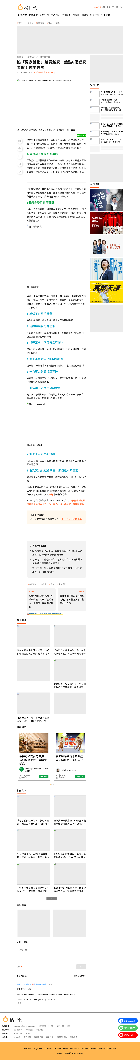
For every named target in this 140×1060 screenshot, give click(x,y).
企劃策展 (105, 14)
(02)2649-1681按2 (46, 1026)
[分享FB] (19, 141)
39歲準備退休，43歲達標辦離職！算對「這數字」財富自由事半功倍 (33, 856)
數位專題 (94, 14)
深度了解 (43, 776)
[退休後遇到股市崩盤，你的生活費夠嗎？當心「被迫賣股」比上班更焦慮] (70, 840)
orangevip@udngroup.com (24, 1026)
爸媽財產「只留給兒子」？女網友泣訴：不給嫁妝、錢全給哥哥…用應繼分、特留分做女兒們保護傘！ (70, 685)
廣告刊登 (29, 1029)
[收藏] (19, 164)
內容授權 (39, 1029)
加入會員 (17, 1037)
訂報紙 (93, 1048)
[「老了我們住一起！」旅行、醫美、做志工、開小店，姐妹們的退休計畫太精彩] (33, 806)
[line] (108, 7)
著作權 (65, 1048)
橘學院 (84, 14)
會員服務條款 (61, 1037)
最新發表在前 (79, 976)
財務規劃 (62, 584)
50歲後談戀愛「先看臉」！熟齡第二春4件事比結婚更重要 (111, 101)
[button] (121, 7)
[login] (117, 7)
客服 (40, 1048)
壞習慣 (43, 584)
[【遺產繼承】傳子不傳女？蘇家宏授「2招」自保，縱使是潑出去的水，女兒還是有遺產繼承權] (33, 703)
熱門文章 (94, 85)
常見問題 (49, 1037)
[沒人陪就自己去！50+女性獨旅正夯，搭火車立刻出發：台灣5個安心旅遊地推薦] (95, 94)
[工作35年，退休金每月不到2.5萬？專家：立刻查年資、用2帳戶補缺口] (95, 141)
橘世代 (20, 56)
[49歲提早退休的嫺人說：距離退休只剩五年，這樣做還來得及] (70, 874)
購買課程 (96, 7)
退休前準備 (45, 56)
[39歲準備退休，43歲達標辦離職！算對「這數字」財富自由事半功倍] (33, 840)
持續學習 (33, 14)
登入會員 (27, 1037)
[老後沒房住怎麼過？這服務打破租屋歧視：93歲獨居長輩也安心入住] (95, 133)
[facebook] (104, 7)
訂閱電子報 (38, 1037)
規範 (18, 966)
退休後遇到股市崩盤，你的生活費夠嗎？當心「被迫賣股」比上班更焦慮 (70, 856)
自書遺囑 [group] (40, 23)
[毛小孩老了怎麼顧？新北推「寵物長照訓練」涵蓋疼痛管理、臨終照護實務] (95, 125)
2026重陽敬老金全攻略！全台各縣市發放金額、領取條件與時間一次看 (112, 108)
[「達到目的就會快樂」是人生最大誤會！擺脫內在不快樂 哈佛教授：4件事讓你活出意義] (70, 636)
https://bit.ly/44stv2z (71, 519)
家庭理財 (32, 584)
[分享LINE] (19, 148)
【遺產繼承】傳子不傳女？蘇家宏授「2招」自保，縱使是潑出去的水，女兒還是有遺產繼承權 (33, 719)
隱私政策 (73, 1037)
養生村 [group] (21, 23)
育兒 (52, 584)
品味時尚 (66, 14)
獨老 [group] (58, 23)
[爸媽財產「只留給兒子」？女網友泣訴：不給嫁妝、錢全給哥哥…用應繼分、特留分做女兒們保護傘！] (70, 670)
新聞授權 (48, 1048)
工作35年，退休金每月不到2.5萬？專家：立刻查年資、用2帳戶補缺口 (111, 140)
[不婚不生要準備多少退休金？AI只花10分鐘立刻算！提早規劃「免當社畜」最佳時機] (33, 874)
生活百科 (55, 14)
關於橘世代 (18, 1029)
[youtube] (113, 7)
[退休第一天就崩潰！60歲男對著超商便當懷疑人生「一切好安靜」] (70, 806)
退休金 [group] (30, 23)
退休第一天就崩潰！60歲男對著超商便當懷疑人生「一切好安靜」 (70, 822)
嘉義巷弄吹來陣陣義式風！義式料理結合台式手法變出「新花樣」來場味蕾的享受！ (33, 652)
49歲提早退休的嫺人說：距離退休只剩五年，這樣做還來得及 (70, 889)
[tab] (50, 784)
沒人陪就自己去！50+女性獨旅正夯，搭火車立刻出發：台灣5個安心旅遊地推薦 (112, 93)
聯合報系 (84, 1048)
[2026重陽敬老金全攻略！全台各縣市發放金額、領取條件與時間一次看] (95, 109)
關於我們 (102, 1048)
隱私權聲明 (74, 1048)
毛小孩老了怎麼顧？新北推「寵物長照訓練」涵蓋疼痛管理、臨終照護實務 (112, 124)
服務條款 (57, 1048)
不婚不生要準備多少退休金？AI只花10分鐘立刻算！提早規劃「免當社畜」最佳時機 (33, 889)
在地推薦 (44, 14)
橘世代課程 (18, 1033)
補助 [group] (50, 23)
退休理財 (22, 14)
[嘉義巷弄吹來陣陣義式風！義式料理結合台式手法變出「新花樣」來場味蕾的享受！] (33, 636)
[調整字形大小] (19, 171)
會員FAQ (29, 1033)
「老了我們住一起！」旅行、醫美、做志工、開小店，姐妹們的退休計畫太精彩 (33, 822)
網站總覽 (112, 1048)
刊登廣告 (27, 1048)
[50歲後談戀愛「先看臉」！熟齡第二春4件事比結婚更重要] (95, 102)
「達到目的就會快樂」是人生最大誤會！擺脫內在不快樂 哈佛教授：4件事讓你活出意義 (70, 652)
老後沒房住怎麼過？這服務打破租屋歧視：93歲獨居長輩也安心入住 (112, 132)
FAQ (35, 1048)
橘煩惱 (76, 14)
